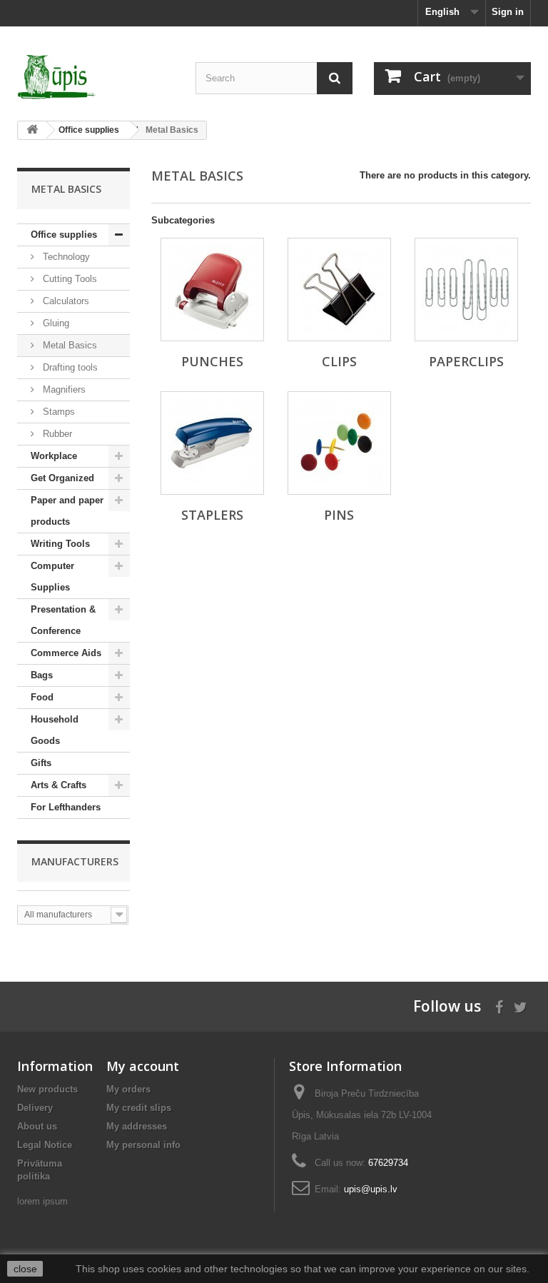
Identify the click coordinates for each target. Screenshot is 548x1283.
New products (47, 1089)
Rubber (56, 433)
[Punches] (212, 289)
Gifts (41, 763)
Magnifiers (63, 389)
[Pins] (339, 443)
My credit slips (138, 1107)
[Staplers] (212, 443)
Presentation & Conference (63, 620)
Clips (339, 361)
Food (42, 697)
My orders (128, 1089)
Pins (339, 514)
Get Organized (62, 478)
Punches (212, 361)
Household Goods (54, 730)
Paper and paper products (67, 511)
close (25, 1268)
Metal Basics (68, 345)
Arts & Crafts (58, 785)
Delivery (35, 1107)
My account (142, 1066)
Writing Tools (60, 543)
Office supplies (64, 234)
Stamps (57, 411)
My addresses (136, 1126)
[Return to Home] (32, 130)
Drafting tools (69, 367)
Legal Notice (44, 1144)
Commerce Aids (66, 653)
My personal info (143, 1144)
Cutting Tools (68, 278)
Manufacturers (74, 861)
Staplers (212, 514)
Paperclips (466, 361)
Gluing (54, 323)
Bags (42, 675)
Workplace (54, 456)
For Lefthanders (66, 807)
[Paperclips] (466, 289)
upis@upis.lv (370, 1189)
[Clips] (339, 289)
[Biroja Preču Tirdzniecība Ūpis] (95, 77)
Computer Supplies (52, 576)
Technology (65, 256)
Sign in (508, 11)
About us (37, 1126)
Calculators (64, 301)
